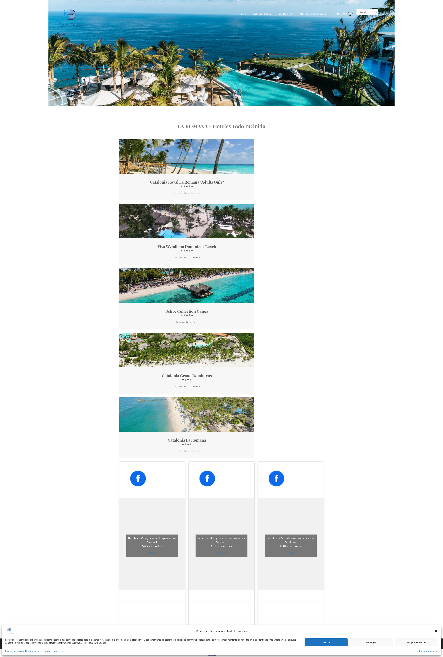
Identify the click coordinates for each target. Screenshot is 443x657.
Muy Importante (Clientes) (313, 13)
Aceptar (326, 642)
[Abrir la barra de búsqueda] (383, 14)
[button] (436, 631)
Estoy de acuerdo (152, 552)
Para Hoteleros (285, 13)
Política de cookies (14, 651)
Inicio (243, 13)
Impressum (58, 651)
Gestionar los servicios (426, 651)
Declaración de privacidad (38, 651)
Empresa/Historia (262, 13)
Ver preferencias (416, 642)
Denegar (371, 642)
